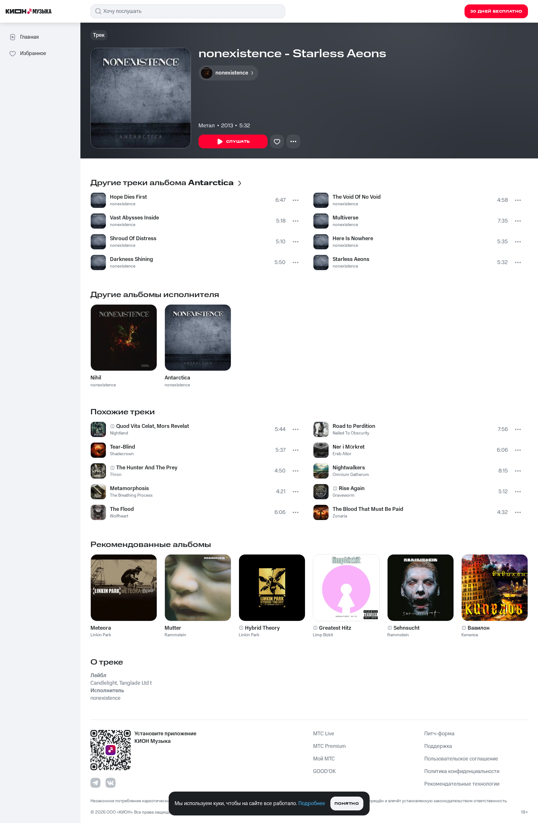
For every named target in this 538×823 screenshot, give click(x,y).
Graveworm (344, 495)
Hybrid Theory (262, 628)
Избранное (33, 53)
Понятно (346, 803)
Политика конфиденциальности (461, 771)
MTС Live (323, 733)
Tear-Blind (122, 447)
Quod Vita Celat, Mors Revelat (152, 426)
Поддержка (438, 746)
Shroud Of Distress (133, 238)
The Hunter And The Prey (146, 468)
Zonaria (340, 516)
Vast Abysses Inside (134, 218)
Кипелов (469, 635)
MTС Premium (329, 746)
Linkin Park (100, 635)
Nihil (95, 378)
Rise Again (352, 488)
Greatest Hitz (335, 628)
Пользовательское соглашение (461, 759)
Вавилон (479, 628)
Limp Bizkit (323, 635)
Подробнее (311, 803)
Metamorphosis (129, 488)
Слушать (238, 141)
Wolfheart (119, 516)
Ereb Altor (342, 454)
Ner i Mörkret (349, 447)
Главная (29, 37)
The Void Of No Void (357, 197)
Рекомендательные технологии (461, 784)
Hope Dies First (128, 197)
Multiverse (345, 218)
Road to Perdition (354, 426)
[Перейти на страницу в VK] (111, 783)
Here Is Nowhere (353, 238)
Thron (116, 475)
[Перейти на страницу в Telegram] (95, 783)
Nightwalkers (349, 468)
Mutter (173, 628)
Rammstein (175, 635)
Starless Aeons (351, 259)
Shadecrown (122, 454)
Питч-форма (439, 733)
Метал (206, 126)
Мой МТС (324, 759)
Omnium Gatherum (351, 475)
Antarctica (177, 378)
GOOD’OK (324, 771)
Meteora (100, 628)
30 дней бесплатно (496, 11)
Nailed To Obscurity (351, 433)
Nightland (119, 433)
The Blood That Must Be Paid (368, 509)
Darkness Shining (131, 259)
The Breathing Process (131, 495)
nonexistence (122, 204)
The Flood (122, 509)
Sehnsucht (407, 628)
